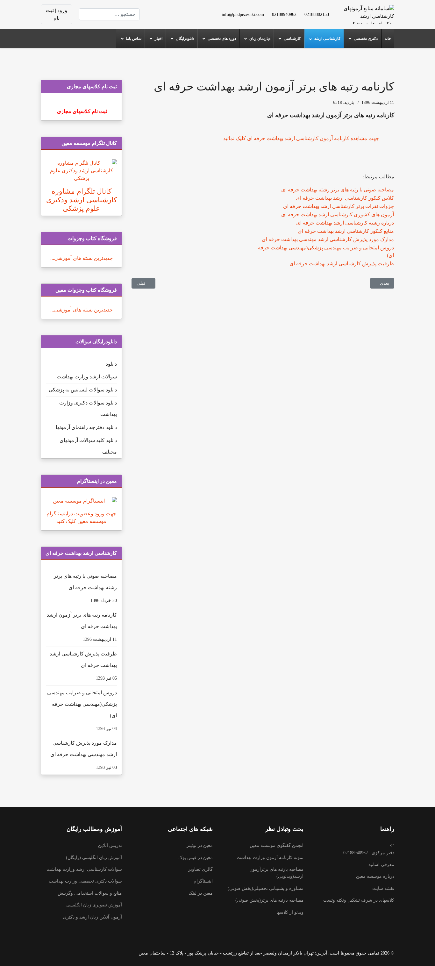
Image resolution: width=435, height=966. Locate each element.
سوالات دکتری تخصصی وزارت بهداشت (85, 881)
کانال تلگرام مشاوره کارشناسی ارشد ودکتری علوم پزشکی (81, 199)
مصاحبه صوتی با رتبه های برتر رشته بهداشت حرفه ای (337, 189)
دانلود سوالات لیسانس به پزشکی (83, 389)
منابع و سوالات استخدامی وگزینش (90, 893)
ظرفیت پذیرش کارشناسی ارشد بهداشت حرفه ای (341, 263)
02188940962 (284, 14)
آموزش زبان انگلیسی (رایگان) (94, 857)
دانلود (111, 364)
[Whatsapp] (170, 18)
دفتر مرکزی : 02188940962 (368, 852)
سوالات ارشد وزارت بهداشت (87, 376)
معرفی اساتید (381, 864)
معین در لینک (201, 893)
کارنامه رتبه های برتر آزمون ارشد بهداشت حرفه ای (82, 627)
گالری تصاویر (200, 869)
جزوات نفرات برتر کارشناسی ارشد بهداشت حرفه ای (338, 206)
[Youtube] (180, 10)
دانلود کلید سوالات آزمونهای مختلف (88, 446)
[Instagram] (180, 18)
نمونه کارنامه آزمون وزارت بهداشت (270, 857)
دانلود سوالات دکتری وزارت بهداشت (88, 408)
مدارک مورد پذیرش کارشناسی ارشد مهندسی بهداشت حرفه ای (328, 239)
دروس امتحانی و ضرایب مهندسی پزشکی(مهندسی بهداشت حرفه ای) (82, 710)
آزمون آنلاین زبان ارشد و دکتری (92, 917)
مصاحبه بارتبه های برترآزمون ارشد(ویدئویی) (276, 873)
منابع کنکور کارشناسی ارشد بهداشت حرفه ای (346, 231)
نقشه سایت (383, 888)
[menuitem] (387, 38)
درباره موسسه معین (375, 876)
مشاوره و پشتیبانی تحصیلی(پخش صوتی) (265, 888)
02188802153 (316, 14)
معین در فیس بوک (195, 857)
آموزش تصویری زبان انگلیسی (94, 905)
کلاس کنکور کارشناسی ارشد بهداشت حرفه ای (345, 198)
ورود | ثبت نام (56, 14)
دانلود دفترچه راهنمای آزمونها (86, 427)
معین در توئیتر (200, 845)
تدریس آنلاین (110, 845)
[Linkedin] (170, 10)
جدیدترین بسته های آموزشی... (81, 258)
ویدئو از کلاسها (289, 912)
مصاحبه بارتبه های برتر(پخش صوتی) (269, 900)
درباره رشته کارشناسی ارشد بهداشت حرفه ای (345, 222)
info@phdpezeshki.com (243, 14)
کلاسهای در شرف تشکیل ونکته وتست (358, 900)
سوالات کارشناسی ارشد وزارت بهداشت (84, 869)
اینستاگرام (203, 881)
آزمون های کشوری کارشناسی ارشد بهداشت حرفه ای (337, 214)
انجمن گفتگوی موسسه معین (276, 845)
